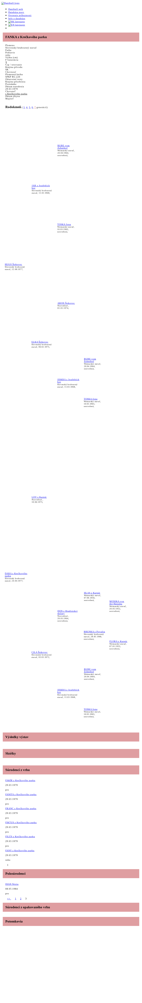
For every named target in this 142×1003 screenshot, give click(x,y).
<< (9, 898)
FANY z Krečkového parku (19, 850)
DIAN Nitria (12, 884)
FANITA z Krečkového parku (21, 794)
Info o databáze (16, 18)
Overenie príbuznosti (20, 15)
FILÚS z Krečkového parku (20, 836)
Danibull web (15, 9)
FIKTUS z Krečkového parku (21, 822)
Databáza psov (16, 12)
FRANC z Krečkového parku (20, 808)
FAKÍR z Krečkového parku (20, 780)
